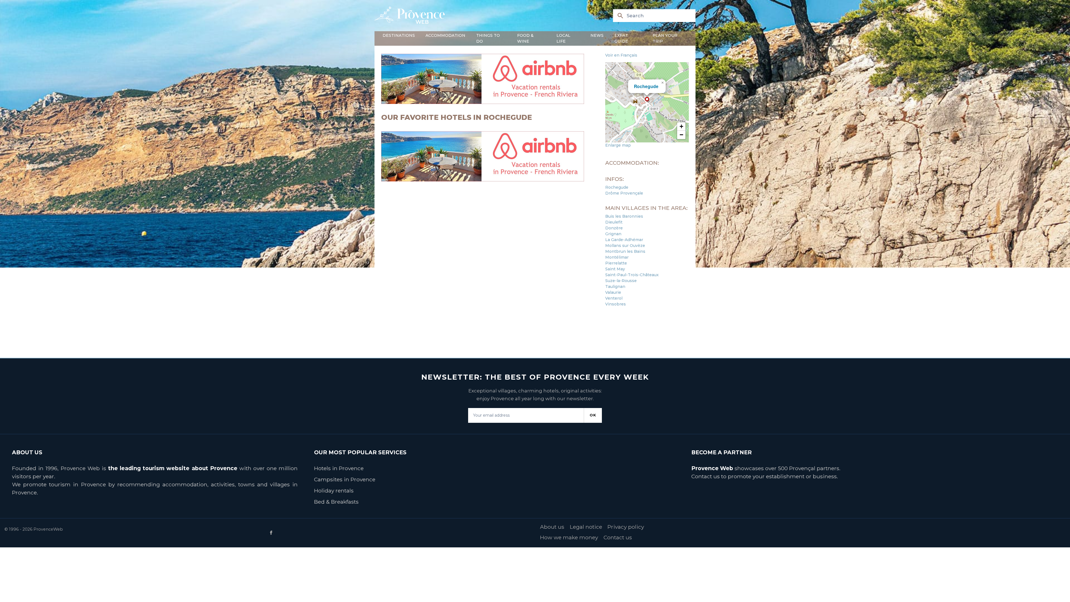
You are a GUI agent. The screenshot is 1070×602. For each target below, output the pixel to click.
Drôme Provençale (624, 193)
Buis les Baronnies (624, 216)
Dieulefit (613, 222)
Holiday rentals (334, 490)
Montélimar (617, 257)
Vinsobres (615, 304)
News (597, 35)
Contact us (705, 476)
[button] (647, 99)
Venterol (613, 298)
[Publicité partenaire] (490, 79)
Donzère (614, 227)
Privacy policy (625, 526)
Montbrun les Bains (625, 251)
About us (552, 526)
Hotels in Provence (339, 468)
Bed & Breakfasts (336, 501)
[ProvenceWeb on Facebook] (401, 532)
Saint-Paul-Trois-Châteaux (632, 274)
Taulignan (615, 286)
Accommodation (445, 35)
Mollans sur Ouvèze (625, 245)
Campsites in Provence (344, 479)
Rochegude (646, 86)
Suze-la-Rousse (621, 280)
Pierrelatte (616, 263)
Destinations (399, 35)
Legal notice (586, 526)
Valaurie (613, 292)
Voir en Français (621, 55)
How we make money (569, 537)
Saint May (615, 268)
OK (593, 415)
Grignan (613, 233)
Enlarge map (618, 145)
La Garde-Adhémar (624, 239)
